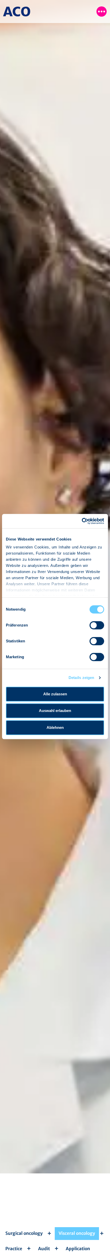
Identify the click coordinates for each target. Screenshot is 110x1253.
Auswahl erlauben (55, 710)
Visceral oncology (77, 1233)
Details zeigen (81, 677)
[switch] (97, 625)
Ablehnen (55, 727)
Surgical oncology (24, 1233)
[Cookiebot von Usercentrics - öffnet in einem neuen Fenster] (81, 521)
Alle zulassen (55, 694)
